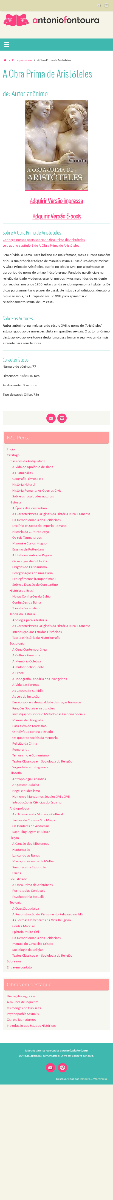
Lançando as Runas (26, 855)
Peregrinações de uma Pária (32, 573)
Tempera (85, 1079)
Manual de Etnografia (27, 720)
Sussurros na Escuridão (29, 867)
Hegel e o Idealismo (26, 791)
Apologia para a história (29, 620)
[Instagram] (106, 5)
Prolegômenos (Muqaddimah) (34, 579)
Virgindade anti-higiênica (30, 767)
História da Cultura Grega (30, 532)
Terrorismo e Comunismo (30, 755)
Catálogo (13, 455)
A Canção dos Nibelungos (30, 844)
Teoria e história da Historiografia (36, 638)
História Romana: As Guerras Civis (36, 490)
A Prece (18, 673)
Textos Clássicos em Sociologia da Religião (42, 761)
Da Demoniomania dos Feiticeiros (36, 520)
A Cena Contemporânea (29, 649)
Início (11, 449)
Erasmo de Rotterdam (28, 549)
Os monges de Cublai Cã (29, 561)
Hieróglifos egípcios (21, 996)
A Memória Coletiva (26, 661)
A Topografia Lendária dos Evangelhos (39, 679)
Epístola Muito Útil (25, 932)
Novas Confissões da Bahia (31, 596)
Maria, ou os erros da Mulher (33, 861)
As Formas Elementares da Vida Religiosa (41, 920)
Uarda (16, 873)
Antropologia (19, 808)
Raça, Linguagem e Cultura (31, 832)
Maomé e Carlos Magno (29, 543)
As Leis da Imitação (25, 696)
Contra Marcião (23, 926)
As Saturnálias (22, 473)
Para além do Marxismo (29, 726)
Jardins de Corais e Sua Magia (33, 820)
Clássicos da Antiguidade (27, 461)
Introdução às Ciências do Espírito (36, 802)
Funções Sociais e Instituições (33, 708)
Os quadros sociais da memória (35, 738)
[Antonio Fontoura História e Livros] (99, 5)
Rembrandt (20, 750)
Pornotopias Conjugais (28, 891)
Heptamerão (21, 850)
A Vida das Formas (25, 685)
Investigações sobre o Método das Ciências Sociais (48, 714)
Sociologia (17, 643)
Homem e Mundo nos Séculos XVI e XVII (41, 797)
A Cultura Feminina (26, 655)
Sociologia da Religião (28, 950)
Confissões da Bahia (26, 602)
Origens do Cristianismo (29, 567)
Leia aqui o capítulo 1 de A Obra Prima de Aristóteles (41, 245)
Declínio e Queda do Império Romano (39, 526)
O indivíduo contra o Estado (32, 732)
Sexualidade (18, 879)
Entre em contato (19, 967)
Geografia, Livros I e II (27, 479)
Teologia (15, 902)
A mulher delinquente (28, 667)
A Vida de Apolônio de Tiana (32, 467)
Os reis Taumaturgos (27, 538)
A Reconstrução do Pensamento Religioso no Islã (47, 914)
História (15, 502)
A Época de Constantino (29, 508)
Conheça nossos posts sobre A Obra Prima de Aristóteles (44, 240)
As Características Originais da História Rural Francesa (51, 514)
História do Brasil (22, 591)
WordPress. (100, 1079)
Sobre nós (14, 961)
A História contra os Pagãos (32, 555)
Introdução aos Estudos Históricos (37, 632)
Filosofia (16, 773)
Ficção (14, 838)
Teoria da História (22, 614)
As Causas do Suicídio (28, 691)
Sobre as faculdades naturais (33, 496)
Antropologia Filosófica (29, 779)
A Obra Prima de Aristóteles (32, 885)
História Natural (23, 484)
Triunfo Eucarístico (25, 608)
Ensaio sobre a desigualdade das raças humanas (46, 702)
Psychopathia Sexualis (28, 897)
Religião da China (24, 743)
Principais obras (22, 60)
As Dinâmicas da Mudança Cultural (37, 814)
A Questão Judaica (25, 785)
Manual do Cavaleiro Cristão (32, 944)
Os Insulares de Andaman (30, 826)
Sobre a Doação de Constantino (35, 585)
